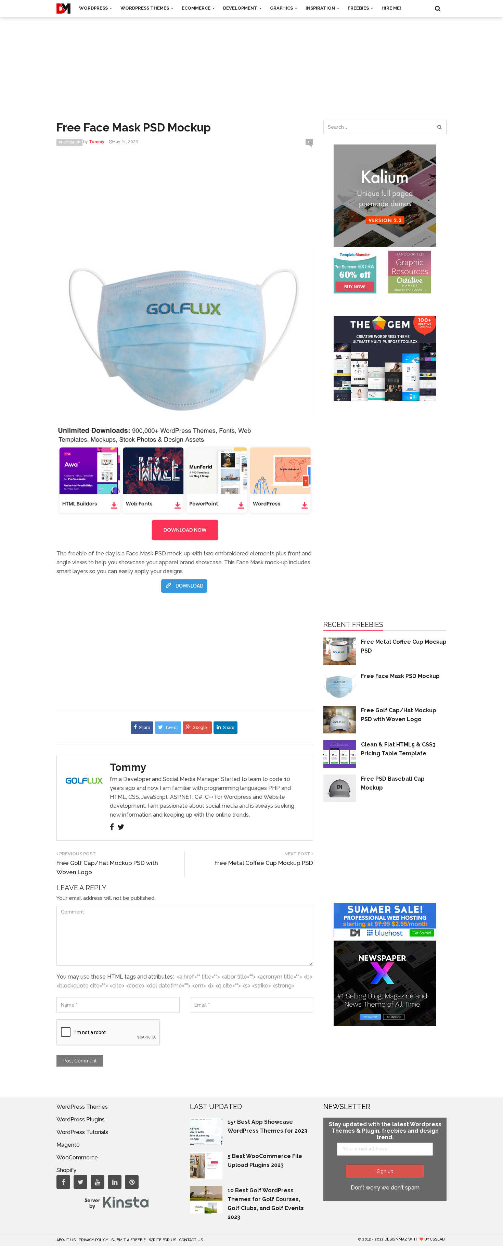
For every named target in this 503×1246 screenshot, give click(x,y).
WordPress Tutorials (82, 1132)
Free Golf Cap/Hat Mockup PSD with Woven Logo (107, 867)
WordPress (94, 8)
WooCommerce (77, 1157)
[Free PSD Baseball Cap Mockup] (339, 787)
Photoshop (69, 142)
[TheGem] (385, 358)
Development (240, 8)
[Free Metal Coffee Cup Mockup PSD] (339, 650)
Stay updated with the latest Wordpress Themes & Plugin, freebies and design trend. (385, 1131)
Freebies (359, 8)
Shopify (66, 1170)
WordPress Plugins (80, 1119)
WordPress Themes (145, 8)
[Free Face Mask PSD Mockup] (339, 685)
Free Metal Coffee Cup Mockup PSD (264, 862)
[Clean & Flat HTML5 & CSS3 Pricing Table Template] (339, 753)
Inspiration (321, 8)
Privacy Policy (93, 1240)
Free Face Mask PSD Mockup (400, 676)
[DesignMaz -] (63, 8)
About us (66, 1240)
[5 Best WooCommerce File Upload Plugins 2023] (206, 1165)
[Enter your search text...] (439, 127)
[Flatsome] (385, 919)
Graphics (282, 8)
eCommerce (196, 8)
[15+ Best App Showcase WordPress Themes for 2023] (206, 1131)
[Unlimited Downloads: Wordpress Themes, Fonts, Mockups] (184, 482)
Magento (68, 1145)
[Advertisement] (251, 61)
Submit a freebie (128, 1240)
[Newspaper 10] (385, 983)
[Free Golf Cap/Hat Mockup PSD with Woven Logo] (339, 719)
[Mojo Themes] (409, 271)
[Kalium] (385, 195)
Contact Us (191, 1240)
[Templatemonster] (355, 271)
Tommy (128, 767)
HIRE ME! (391, 8)
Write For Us (162, 1240)
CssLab (437, 1239)
